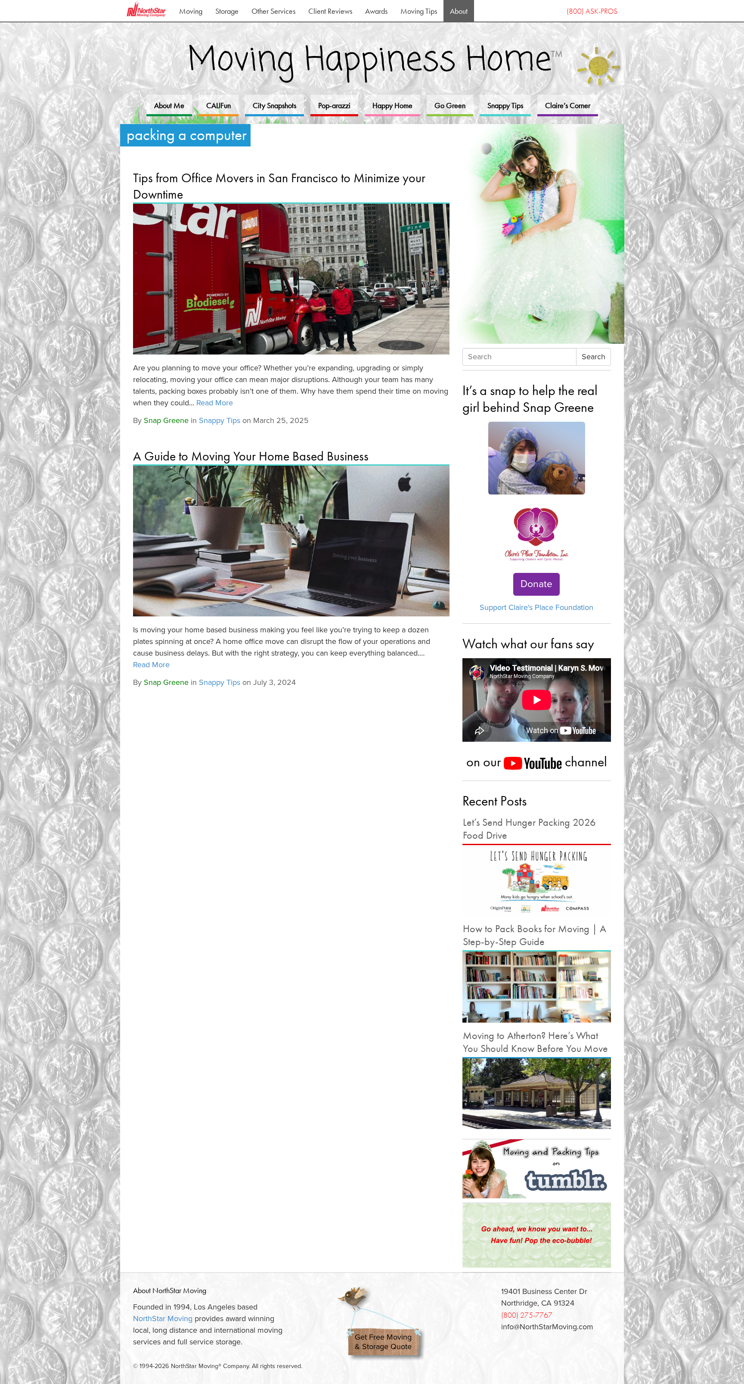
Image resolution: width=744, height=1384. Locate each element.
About (459, 11)
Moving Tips (418, 11)
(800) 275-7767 (526, 1315)
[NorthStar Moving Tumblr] (536, 1168)
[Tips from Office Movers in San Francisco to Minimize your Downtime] (291, 279)
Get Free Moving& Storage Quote (383, 1342)
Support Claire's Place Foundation (536, 607)
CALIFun (218, 105)
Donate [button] (536, 584)
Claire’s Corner (567, 105)
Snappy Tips (505, 105)
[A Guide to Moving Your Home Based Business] (291, 541)
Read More (214, 402)
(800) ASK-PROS (592, 11)
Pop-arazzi (334, 105)
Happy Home (392, 105)
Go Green (449, 105)
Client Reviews (330, 11)
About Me (169, 105)
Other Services (273, 11)
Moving (190, 11)
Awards (376, 11)
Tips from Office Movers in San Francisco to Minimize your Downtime (279, 186)
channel (584, 761)
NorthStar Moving (162, 1318)
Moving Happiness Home (375, 61)
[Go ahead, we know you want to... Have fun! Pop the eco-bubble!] (536, 1235)
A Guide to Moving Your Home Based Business (251, 456)
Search (593, 356)
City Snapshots (274, 105)
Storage (227, 11)
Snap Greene (166, 420)
